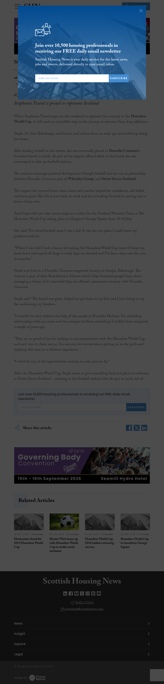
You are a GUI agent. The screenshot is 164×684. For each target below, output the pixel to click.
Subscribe (119, 78)
